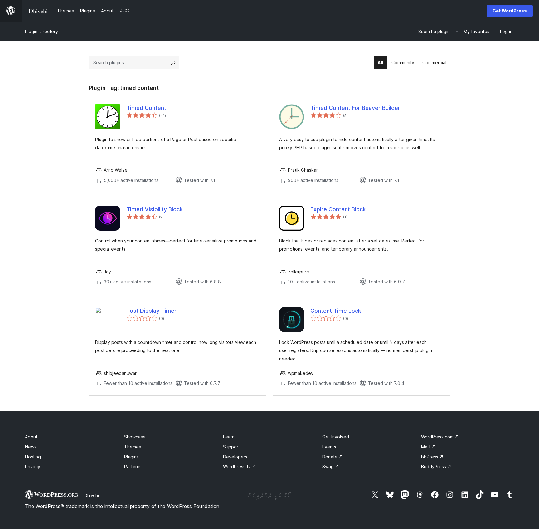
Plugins (131, 456)
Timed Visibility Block (154, 209)
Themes (132, 446)
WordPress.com (440, 436)
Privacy (32, 466)
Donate (332, 456)
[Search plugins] (173, 62)
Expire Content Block (338, 209)
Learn (229, 436)
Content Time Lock (335, 310)
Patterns (133, 466)
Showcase (135, 436)
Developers (235, 456)
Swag (330, 466)
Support (231, 446)
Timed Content (146, 108)
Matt (428, 446)
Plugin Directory (41, 31)
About (31, 436)
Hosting (33, 456)
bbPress (432, 456)
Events (329, 446)
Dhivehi (92, 495)
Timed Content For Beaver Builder (355, 108)
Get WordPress (510, 10)
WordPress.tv (239, 466)
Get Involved (335, 436)
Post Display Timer (151, 310)
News (30, 446)
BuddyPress (436, 466)
